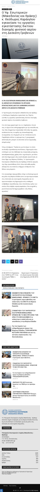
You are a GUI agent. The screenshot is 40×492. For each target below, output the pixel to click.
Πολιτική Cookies (6, 474)
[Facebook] (4, 261)
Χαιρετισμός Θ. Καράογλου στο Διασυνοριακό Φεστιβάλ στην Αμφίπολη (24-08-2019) (29, 275)
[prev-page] (3, 341)
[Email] (12, 261)
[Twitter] (8, 261)
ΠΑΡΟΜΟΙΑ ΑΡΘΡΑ (8, 285)
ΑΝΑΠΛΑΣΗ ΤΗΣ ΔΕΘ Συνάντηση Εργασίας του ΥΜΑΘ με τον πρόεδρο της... (24, 384)
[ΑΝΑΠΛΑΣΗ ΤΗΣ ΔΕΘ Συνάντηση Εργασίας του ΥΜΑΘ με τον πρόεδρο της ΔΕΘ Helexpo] (6, 384)
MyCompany (35, 490)
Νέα (10, 9)
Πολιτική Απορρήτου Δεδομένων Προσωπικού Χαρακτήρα (17, 471)
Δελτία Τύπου (11, 6)
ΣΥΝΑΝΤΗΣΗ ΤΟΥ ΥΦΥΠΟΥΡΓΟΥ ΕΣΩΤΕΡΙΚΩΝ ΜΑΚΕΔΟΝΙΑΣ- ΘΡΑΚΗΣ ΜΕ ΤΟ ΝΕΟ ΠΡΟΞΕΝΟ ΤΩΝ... (25, 365)
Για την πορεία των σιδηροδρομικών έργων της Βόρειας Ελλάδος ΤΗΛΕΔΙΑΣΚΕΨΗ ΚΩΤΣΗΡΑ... (24, 374)
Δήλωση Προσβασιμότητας (9, 472)
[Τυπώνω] (16, 261)
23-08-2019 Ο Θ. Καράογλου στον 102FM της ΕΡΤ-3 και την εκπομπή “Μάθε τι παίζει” (10, 276)
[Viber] (21, 261)
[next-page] (6, 341)
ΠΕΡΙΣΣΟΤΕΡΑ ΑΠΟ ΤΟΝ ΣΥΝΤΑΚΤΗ (13, 288)
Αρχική (4, 6)
